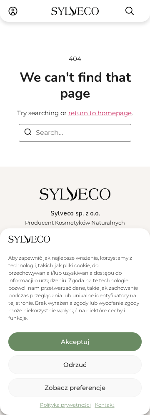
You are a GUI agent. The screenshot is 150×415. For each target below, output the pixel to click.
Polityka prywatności (65, 405)
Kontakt (105, 405)
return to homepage (100, 113)
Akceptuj (75, 342)
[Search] (28, 133)
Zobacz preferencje (75, 388)
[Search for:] (75, 133)
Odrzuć (75, 365)
